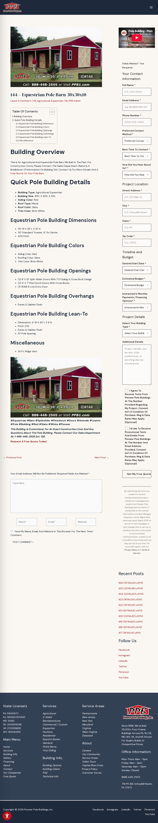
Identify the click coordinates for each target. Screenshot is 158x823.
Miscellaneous (26, 140)
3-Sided (47, 717)
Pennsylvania (89, 713)
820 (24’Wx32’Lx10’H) (131, 616)
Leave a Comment (20, 100)
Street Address (132, 190)
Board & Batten (51, 739)
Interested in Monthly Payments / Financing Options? (135, 297)
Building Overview (23, 116)
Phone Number (131, 115)
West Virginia (89, 732)
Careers (86, 750)
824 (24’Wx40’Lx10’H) (131, 594)
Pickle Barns (49, 746)
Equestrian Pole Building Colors (34, 127)
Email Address (131, 100)
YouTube (124, 677)
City (125, 205)
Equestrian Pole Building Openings (35, 130)
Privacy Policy (130, 550)
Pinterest (124, 672)
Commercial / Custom (55, 724)
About (6, 765)
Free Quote (9, 776)
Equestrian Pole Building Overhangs (37, 133)
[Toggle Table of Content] (50, 112)
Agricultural (43, 100)
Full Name (128, 85)
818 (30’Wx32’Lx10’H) (130, 627)
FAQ (45, 772)
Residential (49, 735)
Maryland (87, 724)
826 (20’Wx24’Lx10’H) (131, 582)
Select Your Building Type (134, 325)
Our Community (91, 754)
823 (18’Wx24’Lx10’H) (130, 599)
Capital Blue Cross (92, 765)
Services (8, 750)
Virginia (86, 728)
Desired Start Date (134, 263)
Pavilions (47, 732)
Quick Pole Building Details (28, 120)
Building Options (52, 765)
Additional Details (132, 341)
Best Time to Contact (136, 149)
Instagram (124, 655)
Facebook (124, 649)
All (34, 100)
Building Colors (51, 769)
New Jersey (88, 717)
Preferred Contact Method (133, 132)
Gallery (7, 758)
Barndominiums (51, 720)
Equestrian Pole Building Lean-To (35, 137)
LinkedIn (123, 661)
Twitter (123, 666)
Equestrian (57, 100)
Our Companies (12, 772)
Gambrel (47, 743)
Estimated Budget (133, 278)
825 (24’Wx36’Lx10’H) (131, 588)
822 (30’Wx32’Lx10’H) (131, 605)
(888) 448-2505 (131, 777)
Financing (8, 761)
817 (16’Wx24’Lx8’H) (130, 632)
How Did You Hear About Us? (136, 166)
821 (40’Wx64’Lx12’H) (130, 610)
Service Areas (90, 758)
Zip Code (128, 236)
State (126, 221)
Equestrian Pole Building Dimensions (36, 123)
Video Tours (89, 761)
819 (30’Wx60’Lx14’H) (131, 621)
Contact (7, 769)
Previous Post (12, 457)
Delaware (87, 735)
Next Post (102, 457)
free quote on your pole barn (27, 173)
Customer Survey (92, 772)
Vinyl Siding (49, 750)
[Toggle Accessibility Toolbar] (7, 816)
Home (6, 746)
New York (87, 720)
